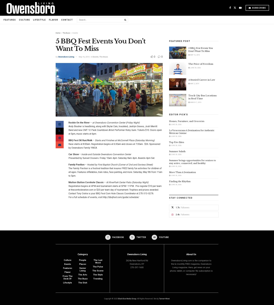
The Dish (82, 282)
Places (82, 264)
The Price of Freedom (200, 64)
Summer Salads (177, 151)
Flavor (53, 20)
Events (75, 33)
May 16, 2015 (84, 57)
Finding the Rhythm (180, 181)
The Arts (82, 274)
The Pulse (98, 266)
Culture (24, 20)
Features (10, 20)
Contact (67, 20)
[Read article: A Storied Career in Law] (177, 84)
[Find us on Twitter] (235, 8)
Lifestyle (39, 20)
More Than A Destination (182, 172)
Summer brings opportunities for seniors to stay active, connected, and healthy (192, 162)
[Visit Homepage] (30, 7)
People (82, 260)
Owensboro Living (66, 57)
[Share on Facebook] (60, 124)
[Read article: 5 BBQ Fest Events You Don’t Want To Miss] (177, 53)
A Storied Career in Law (201, 79)
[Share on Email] (60, 144)
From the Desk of (67, 277)
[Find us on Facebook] (230, 8)
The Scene (97, 270)
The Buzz (66, 33)
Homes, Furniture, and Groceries (186, 121)
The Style (98, 274)
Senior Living (82, 269)
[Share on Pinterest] (60, 138)
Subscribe (258, 8)
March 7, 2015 (195, 102)
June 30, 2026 (195, 68)
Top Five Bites (176, 142)
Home (58, 33)
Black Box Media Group (127, 299)
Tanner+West (164, 299)
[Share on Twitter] (60, 131)
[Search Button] (125, 19)
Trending (97, 278)
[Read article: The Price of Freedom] (177, 68)
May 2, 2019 (194, 84)
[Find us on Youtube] (240, 8)
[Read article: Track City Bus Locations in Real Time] (177, 100)
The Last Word (97, 261)
